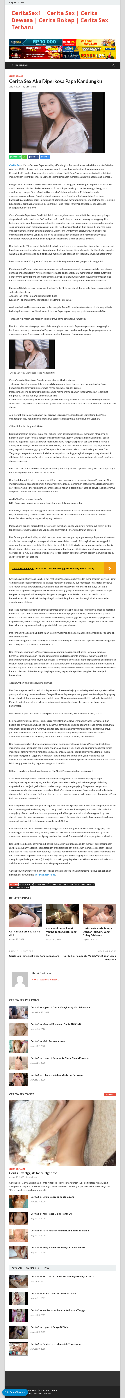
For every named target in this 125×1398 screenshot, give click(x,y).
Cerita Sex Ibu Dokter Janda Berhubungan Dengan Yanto (62, 1276)
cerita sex (68, 885)
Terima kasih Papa (45, 874)
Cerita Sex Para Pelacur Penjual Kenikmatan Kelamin (59, 1230)
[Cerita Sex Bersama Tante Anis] (25, 928)
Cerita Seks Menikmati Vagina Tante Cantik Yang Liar (61, 932)
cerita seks (55, 885)
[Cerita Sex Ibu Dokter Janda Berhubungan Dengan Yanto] (18, 1276)
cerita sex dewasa (84, 885)
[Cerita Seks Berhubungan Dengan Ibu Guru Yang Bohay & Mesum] (99, 924)
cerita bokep (26, 885)
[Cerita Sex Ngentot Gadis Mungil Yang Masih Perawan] (18, 1007)
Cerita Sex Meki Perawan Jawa (47, 1041)
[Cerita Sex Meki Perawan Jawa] (18, 1041)
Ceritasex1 (30, 86)
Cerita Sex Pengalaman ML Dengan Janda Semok (57, 1247)
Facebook (34, 156)
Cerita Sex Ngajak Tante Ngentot (33, 1173)
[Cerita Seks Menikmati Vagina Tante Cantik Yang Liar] (62, 924)
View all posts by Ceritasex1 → (46, 979)
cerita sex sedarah (20, 887)
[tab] (16, 1268)
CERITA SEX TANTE (17, 1169)
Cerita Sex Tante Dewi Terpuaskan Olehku (54, 1293)
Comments (32, 1268)
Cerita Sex (15, 165)
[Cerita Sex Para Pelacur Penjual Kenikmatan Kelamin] (18, 1230)
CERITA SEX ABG (16, 76)
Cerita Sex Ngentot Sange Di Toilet (50, 1327)
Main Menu (21, 65)
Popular (16, 1268)
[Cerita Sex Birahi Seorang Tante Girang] (18, 1197)
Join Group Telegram (15, 1392)
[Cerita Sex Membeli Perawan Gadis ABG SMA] (18, 1024)
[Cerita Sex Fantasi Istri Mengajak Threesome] (18, 1344)
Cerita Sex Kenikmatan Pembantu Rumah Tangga (58, 1310)
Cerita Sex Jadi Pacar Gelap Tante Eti (51, 1213)
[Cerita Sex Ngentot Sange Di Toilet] (18, 1327)
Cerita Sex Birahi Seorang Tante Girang (52, 1196)
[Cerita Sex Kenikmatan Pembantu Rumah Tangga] (18, 1310)
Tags (46, 1268)
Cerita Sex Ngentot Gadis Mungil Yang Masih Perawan (60, 1007)
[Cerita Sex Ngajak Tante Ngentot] (62, 1101)
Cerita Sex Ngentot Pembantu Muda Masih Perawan (59, 1058)
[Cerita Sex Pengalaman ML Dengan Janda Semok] (18, 1247)
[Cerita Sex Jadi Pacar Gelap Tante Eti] (18, 1213)
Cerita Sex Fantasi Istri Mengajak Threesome (55, 1343)
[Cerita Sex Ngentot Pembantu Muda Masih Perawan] (18, 1058)
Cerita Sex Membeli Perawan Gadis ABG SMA (56, 1024)
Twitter (46, 156)
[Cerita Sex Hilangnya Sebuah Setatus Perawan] (18, 1075)
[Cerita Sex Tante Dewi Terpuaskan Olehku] (18, 1293)
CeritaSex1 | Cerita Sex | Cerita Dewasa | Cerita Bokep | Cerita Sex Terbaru (59, 20)
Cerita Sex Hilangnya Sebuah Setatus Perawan (56, 1074)
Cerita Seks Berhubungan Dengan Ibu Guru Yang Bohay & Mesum (98, 932)
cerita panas (41, 885)
